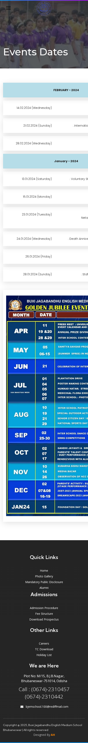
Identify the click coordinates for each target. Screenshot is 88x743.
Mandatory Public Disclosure (44, 582)
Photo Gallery (44, 576)
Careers (44, 643)
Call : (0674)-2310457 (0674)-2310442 (44, 692)
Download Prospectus (44, 619)
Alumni (44, 588)
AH (53, 735)
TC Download (44, 649)
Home (44, 570)
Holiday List (44, 655)
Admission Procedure (44, 608)
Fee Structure (44, 614)
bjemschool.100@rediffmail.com (47, 706)
